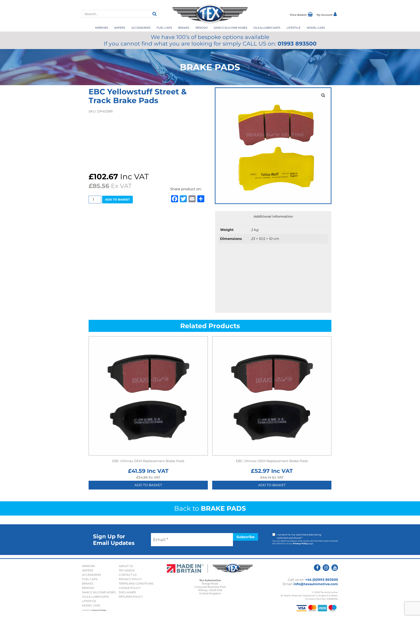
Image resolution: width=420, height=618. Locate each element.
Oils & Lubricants (266, 27)
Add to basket (117, 199)
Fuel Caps (164, 27)
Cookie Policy (130, 588)
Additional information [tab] (273, 216)
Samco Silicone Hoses (230, 27)
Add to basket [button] (148, 485)
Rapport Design (99, 610)
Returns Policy (131, 596)
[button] (323, 95)
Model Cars (316, 27)
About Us (126, 566)
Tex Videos (127, 570)
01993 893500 (297, 43)
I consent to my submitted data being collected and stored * (299, 536)
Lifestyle (294, 27)
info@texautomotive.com (316, 584)
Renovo (202, 27)
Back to (210, 508)
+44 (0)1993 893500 (321, 580)
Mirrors (101, 27)
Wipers (119, 27)
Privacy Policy (300, 543)
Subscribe (245, 537)
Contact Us (127, 574)
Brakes (183, 27)
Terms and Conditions (136, 583)
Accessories (140, 27)
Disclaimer (127, 592)
